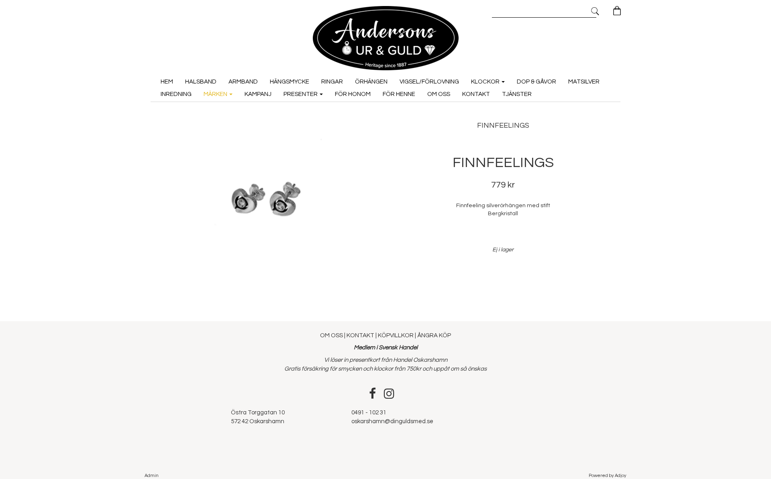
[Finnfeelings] (268, 200)
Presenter (301, 94)
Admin (152, 475)
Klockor (486, 82)
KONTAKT (360, 335)
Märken (216, 94)
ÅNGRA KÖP (434, 335)
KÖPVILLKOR (396, 335)
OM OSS (332, 335)
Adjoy (620, 475)
